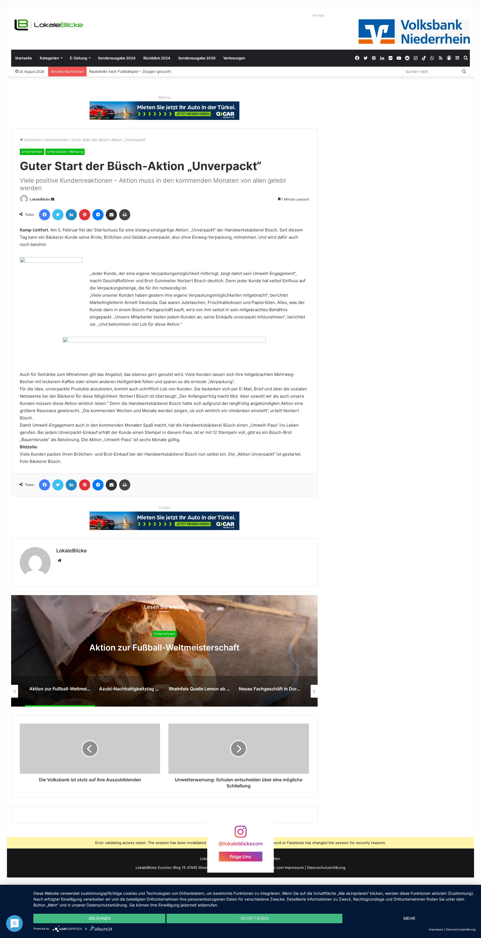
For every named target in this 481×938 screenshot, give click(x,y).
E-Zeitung (78, 58)
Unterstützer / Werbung (65, 151)
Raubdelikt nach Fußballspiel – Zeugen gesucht (130, 71)
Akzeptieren (254, 918)
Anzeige (318, 15)
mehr (409, 918)
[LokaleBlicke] (48, 25)
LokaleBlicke (40, 199)
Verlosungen (234, 58)
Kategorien (49, 58)
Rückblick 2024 (156, 58)
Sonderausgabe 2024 (117, 58)
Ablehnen (100, 918)
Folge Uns (240, 856)
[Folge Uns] (240, 834)
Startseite (23, 58)
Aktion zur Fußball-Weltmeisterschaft (164, 647)
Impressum (294, 867)
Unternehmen (56, 139)
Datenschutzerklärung (326, 867)
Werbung (164, 97)
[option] (164, 651)
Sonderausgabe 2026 (196, 58)
